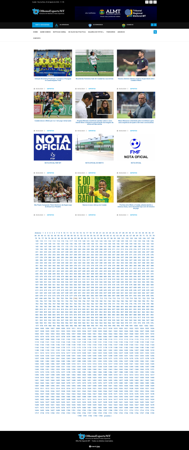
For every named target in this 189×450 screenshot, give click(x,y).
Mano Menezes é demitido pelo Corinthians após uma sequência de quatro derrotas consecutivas (136, 121)
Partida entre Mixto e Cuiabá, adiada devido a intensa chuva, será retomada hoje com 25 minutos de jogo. (136, 206)
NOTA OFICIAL (136, 163)
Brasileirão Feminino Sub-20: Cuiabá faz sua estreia (94, 79)
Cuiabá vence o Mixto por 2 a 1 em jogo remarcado (53, 121)
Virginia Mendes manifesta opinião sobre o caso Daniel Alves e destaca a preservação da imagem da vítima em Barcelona (94, 122)
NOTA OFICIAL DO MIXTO (94, 163)
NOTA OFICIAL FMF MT (53, 163)
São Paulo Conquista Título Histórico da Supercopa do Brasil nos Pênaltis (53, 205)
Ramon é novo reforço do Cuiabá (94, 205)
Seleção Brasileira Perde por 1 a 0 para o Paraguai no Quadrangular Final (53, 79)
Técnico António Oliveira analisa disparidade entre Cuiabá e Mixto (136, 79)
